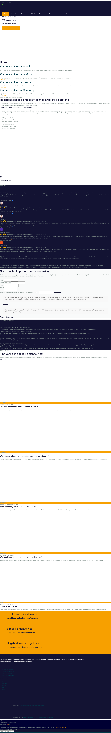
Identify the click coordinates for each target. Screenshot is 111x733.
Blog (3, 687)
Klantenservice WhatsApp (8, 675)
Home (5, 14)
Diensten (24, 14)
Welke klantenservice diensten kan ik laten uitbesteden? (15, 327)
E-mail (33, 14)
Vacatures (4, 685)
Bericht (2, 287)
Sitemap (58, 727)
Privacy (64, 727)
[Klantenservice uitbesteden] (12, 4)
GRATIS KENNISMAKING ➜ (10, 27)
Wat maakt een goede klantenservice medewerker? (21, 557)
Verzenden (57, 292)
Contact (68, 14)
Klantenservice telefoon (8, 671)
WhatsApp (59, 14)
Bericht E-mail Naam (5, 282)
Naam (2, 280)
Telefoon (42, 14)
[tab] (55, 327)
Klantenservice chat (7, 673)
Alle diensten (5, 668)
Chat (50, 14)
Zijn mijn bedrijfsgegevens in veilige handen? (12, 343)
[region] (55, 38)
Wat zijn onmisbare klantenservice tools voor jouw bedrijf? (24, 456)
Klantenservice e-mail (7, 669)
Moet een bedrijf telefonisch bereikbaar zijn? (18, 507)
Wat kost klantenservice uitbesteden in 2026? (19, 407)
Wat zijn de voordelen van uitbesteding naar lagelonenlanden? (16, 331)
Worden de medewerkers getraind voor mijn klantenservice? (16, 335)
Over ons (14, 14)
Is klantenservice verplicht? (11, 606)
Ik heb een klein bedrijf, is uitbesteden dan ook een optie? (15, 347)
